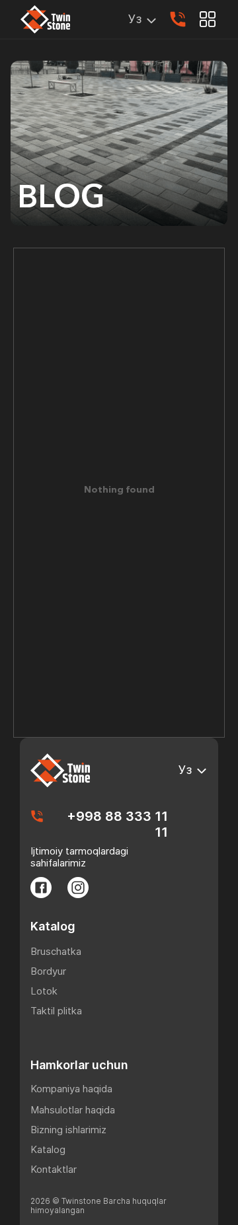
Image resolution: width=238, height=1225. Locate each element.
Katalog (47, 1149)
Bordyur (48, 971)
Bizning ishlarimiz (68, 1129)
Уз (134, 19)
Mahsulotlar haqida (72, 1109)
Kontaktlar (53, 1169)
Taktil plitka (56, 1010)
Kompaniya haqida (71, 1088)
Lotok (44, 991)
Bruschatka (55, 951)
